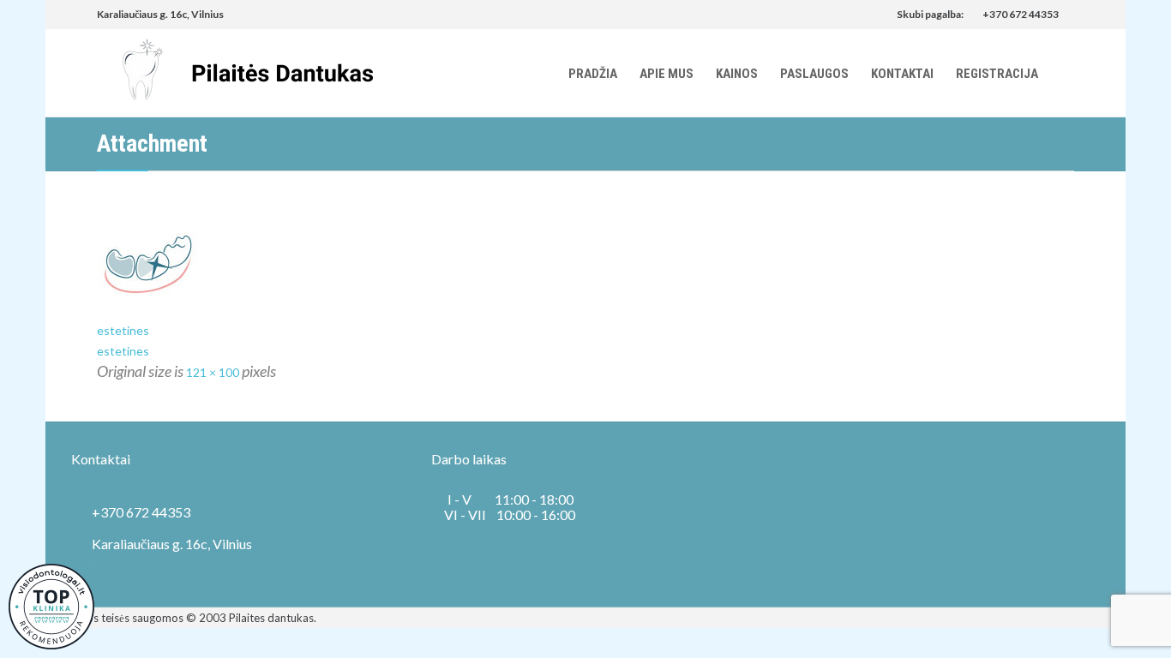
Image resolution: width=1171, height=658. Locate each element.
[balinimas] (585, 263)
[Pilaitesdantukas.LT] (235, 73)
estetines (123, 330)
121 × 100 (212, 372)
